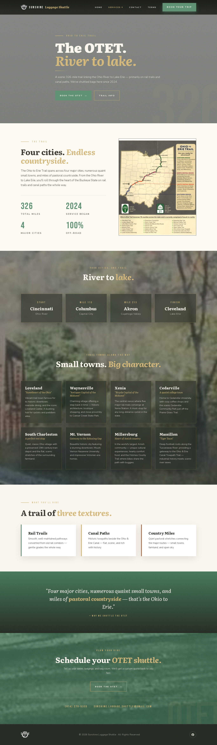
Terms (152, 7)
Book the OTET (71, 95)
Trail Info (107, 95)
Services (114, 7)
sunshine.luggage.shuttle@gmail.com (123, 706)
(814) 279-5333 (76, 706)
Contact (135, 7)
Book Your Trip (179, 7)
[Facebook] (193, 734)
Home (98, 7)
